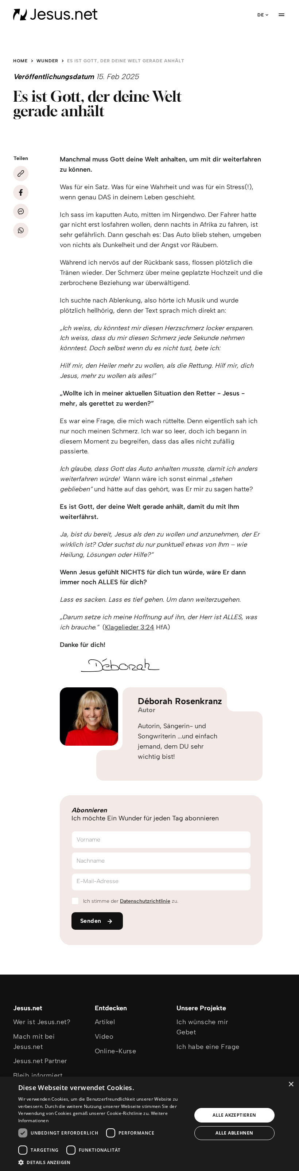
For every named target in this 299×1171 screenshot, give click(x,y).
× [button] (291, 1084)
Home (20, 60)
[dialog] (149, 1124)
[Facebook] (20, 192)
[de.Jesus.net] (55, 14)
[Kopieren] (20, 173)
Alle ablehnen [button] (234, 1133)
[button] (102, 1162)
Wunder (47, 60)
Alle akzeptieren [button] (234, 1115)
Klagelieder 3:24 (129, 627)
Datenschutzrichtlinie (145, 901)
